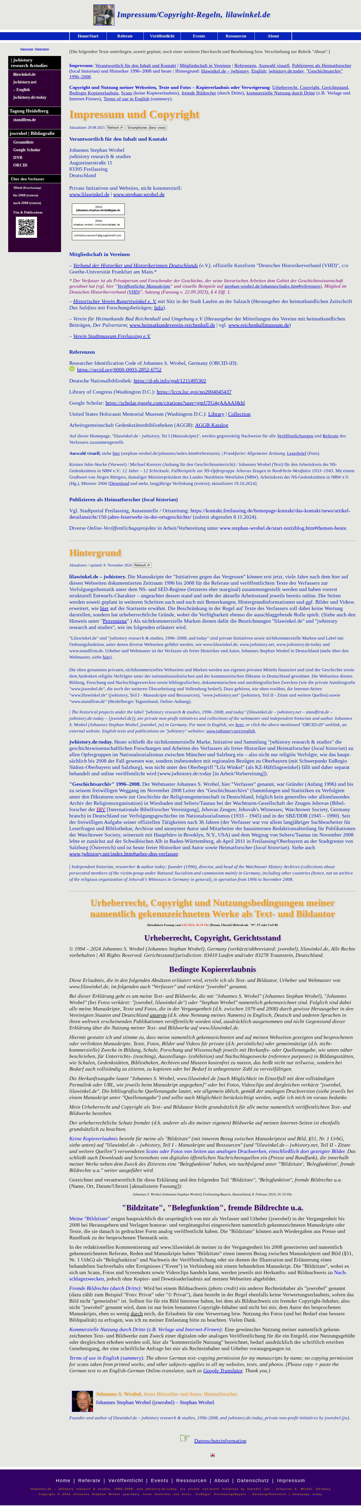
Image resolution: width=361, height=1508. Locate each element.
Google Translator (222, 1370)
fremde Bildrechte (199, 93)
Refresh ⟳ (115, 128)
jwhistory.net (24, 82)
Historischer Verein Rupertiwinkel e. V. (114, 301)
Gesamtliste (23, 142)
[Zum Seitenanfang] (213, 1455)
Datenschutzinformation (220, 1441)
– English (21, 89)
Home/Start (88, 36)
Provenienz (115, 621)
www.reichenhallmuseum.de (258, 325)
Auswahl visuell (273, 65)
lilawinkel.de (24, 74)
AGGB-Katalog (211, 425)
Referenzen (245, 65)
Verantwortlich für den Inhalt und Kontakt (135, 65)
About (273, 36)
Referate (125, 36)
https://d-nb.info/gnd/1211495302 (170, 381)
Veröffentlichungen (295, 435)
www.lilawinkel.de (89, 194)
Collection (239, 414)
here (239, 724)
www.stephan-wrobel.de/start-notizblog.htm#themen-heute (283, 528)
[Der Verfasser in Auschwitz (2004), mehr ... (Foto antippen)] (104, 14)
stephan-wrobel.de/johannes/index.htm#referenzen (272, 286)
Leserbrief (296, 453)
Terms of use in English (126, 98)
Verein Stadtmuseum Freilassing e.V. (112, 336)
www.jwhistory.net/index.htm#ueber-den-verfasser (123, 854)
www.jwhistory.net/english (230, 731)
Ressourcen (236, 36)
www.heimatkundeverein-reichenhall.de (172, 325)
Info (158, 307)
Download (119, 483)
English (258, 71)
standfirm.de (24, 119)
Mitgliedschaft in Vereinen (205, 65)
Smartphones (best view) (146, 128)
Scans (126, 93)
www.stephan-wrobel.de (139, 194)
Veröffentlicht (162, 36)
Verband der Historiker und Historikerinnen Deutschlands (135, 265)
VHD (133, 292)
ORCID (20, 165)
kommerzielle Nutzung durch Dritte (281, 93)
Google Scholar (26, 150)
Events (199, 36)
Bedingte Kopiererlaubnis (93, 93)
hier (116, 453)
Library (216, 414)
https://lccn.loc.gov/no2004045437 (194, 392)
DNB (17, 157)
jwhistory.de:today (30, 97)
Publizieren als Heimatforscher (321, 65)
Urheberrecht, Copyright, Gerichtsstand (310, 87)
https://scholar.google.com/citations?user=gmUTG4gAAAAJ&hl (175, 403)
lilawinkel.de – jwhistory (225, 71)
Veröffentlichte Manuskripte (143, 286)
